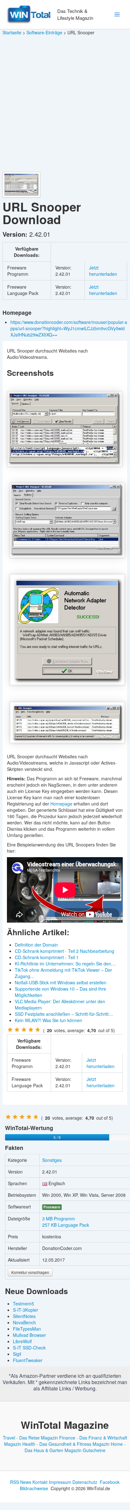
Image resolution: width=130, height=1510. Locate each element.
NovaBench (24, 1322)
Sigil (17, 1354)
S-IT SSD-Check (29, 1347)
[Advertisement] (65, 104)
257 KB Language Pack (65, 1225)
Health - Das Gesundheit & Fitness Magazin (66, 1444)
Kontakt (40, 1482)
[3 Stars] (24, 1029)
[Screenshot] (65, 429)
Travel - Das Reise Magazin (30, 1437)
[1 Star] (10, 1029)
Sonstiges (52, 1160)
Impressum (60, 1482)
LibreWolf (22, 1341)
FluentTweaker (27, 1360)
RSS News (20, 1482)
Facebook (110, 1482)
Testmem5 (23, 1303)
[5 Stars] (38, 1029)
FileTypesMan (27, 1329)
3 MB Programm (58, 1218)
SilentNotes (24, 1316)
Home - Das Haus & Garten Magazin (75, 1447)
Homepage (61, 803)
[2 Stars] (17, 1029)
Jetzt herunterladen (103, 270)
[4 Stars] (31, 1029)
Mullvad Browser (29, 1335)
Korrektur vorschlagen (30, 1272)
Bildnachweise (34, 1488)
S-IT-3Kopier (25, 1310)
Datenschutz (84, 1482)
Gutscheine (94, 1450)
